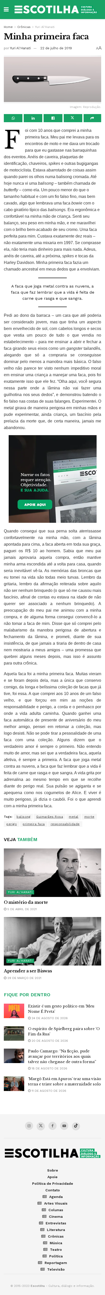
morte (89, 816)
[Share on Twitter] (73, 118)
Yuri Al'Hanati (45, 27)
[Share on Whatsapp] (13, 118)
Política (56, 1256)
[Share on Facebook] (53, 118)
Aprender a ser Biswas (28, 970)
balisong (23, 816)
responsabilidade (65, 824)
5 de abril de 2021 (21, 909)
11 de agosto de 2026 (48, 1091)
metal (73, 816)
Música (56, 1243)
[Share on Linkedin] (33, 118)
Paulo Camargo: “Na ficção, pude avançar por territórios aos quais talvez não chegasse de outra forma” (62, 1056)
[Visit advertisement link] (52, 479)
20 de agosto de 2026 (49, 1041)
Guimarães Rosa (49, 816)
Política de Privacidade (52, 1183)
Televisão (56, 1269)
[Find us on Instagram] (29, 1126)
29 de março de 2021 (23, 978)
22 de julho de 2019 (56, 48)
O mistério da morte (26, 902)
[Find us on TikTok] (76, 1126)
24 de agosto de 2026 (49, 1018)
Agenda (56, 1197)
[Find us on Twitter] (41, 1126)
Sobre (52, 1170)
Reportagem (56, 1263)
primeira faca (34, 824)
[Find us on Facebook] (52, 1126)
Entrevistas (56, 1223)
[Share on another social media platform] (92, 118)
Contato (52, 1190)
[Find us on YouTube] (64, 1126)
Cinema (56, 1216)
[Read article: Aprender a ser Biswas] (52, 941)
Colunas (55, 1210)
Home (8, 27)
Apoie (52, 1177)
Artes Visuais (56, 1203)
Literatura (56, 1230)
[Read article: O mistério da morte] (52, 872)
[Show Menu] (6, 9)
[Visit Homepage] (56, 9)
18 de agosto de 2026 (49, 1068)
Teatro (56, 1249)
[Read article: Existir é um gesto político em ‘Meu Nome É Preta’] (14, 1011)
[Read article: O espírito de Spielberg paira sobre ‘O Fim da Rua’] (14, 1033)
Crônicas (24, 27)
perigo (11, 824)
